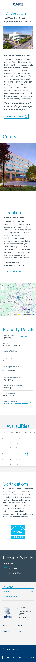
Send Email (12, 568)
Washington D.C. (11, 596)
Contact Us (6, 631)
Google (33, 314)
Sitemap (20, 629)
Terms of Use (21, 631)
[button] (18, 297)
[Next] (4, 193)
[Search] (31, 4)
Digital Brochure (15, 117)
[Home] (18, 4)
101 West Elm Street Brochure (15, 403)
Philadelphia (9, 587)
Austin (7, 592)
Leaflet (22, 314)
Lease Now (23, 336)
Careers (5, 634)
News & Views (7, 629)
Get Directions (14, 272)
